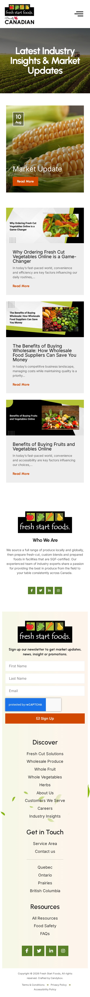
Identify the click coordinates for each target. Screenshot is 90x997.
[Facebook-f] (31, 590)
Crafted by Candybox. (50, 978)
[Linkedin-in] (49, 590)
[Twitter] (40, 590)
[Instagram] (58, 590)
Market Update (37, 169)
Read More (25, 181)
